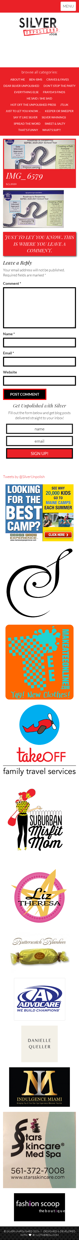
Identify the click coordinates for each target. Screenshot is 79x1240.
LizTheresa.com (47, 1235)
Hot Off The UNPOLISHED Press (33, 104)
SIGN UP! (39, 453)
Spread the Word (27, 123)
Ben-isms (35, 79)
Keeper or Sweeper (59, 111)
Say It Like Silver (25, 117)
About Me (17, 79)
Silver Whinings (54, 117)
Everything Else (26, 92)
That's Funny (28, 130)
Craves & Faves (57, 79)
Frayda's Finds (54, 92)
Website (10, 372)
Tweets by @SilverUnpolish (24, 476)
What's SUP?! (51, 130)
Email (8, 353)
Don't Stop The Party (60, 85)
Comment (12, 283)
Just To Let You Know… (23, 111)
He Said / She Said (39, 98)
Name (9, 334)
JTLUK (64, 104)
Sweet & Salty (55, 123)
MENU (69, 7)
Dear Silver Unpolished (21, 85)
